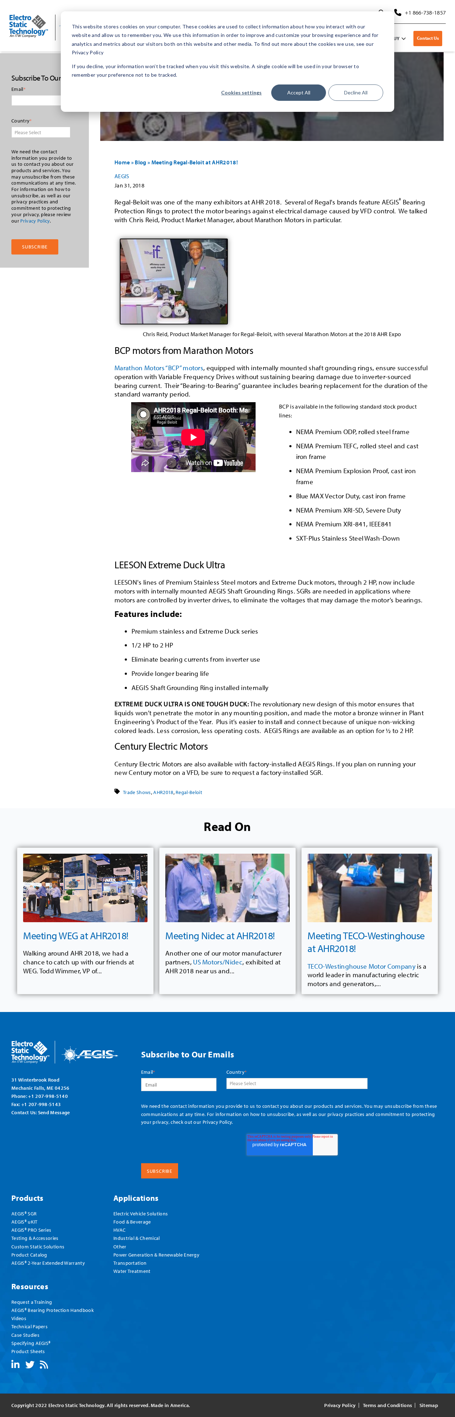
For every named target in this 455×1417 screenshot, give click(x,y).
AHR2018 (163, 792)
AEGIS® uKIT (24, 1221)
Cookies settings (241, 92)
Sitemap (428, 1405)
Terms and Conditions (387, 1405)
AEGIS (121, 176)
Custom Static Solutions (37, 1246)
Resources (29, 1286)
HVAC (119, 1229)
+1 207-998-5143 (41, 1104)
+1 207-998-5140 (48, 1096)
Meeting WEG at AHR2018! (75, 935)
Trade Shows (137, 792)
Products (27, 1198)
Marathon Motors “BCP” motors (158, 367)
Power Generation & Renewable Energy (156, 1254)
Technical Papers (29, 1326)
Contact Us (428, 38)
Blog (140, 162)
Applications (136, 1198)
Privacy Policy (34, 220)
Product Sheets (28, 1351)
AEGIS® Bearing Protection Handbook (52, 1310)
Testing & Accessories (35, 1238)
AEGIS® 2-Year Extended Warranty (48, 1262)
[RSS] (44, 1365)
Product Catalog (29, 1254)
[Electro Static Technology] (73, 1049)
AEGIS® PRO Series (31, 1229)
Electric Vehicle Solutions (140, 1213)
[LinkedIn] (15, 1365)
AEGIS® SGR (24, 1213)
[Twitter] (29, 1365)
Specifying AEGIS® (30, 1343)
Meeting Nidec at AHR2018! (220, 935)
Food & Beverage (132, 1221)
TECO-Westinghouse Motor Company (361, 966)
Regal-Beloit (189, 792)
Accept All (298, 92)
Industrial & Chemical (136, 1238)
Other (120, 1246)
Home (122, 162)
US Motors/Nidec (217, 962)
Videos (18, 1318)
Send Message (54, 1112)
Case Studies (25, 1334)
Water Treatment (132, 1271)
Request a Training (31, 1301)
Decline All (356, 92)
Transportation (129, 1262)
